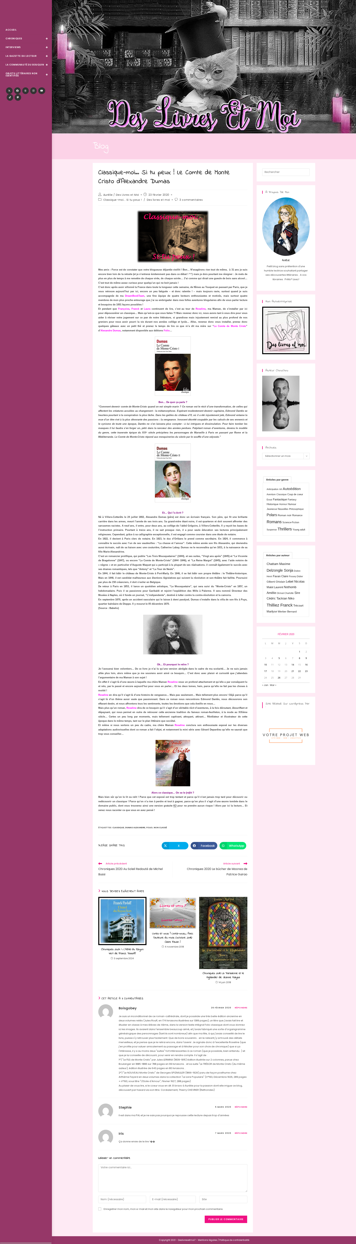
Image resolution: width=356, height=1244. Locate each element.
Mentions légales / (208, 1240)
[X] (9, 90)
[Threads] (25, 90)
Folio (149, 827)
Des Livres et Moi (26, 13)
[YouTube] (41, 90)
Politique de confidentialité (234, 1240)
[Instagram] (33, 90)
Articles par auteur (277, 555)
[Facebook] (17, 90)
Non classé (160, 827)
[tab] (277, 479)
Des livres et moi (158, 200)
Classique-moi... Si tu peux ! (122, 200)
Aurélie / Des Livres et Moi (121, 195)
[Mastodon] (18, 97)
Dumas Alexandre (135, 827)
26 (279, 677)
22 (299, 671)
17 (265, 671)
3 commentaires (191, 200)
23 (306, 671)
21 (292, 671)
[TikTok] (10, 97)
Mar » (273, 685)
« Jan (265, 685)
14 (292, 664)
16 (306, 664)
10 (265, 664)
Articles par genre (277, 479)
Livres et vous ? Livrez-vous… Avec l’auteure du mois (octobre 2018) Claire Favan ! (172, 938)
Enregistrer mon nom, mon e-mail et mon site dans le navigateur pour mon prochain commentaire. (163, 1209)
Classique (118, 827)
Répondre (241, 1007)
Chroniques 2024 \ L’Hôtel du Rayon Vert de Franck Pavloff (122, 951)
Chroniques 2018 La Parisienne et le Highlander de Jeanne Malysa (223, 975)
